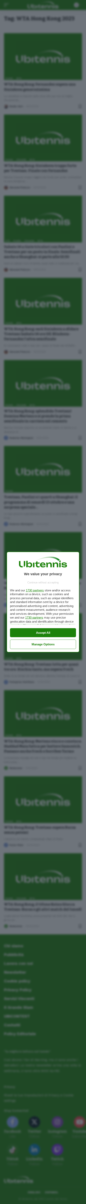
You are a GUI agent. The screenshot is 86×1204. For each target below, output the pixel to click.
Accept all (43, 632)
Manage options (43, 644)
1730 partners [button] (35, 590)
